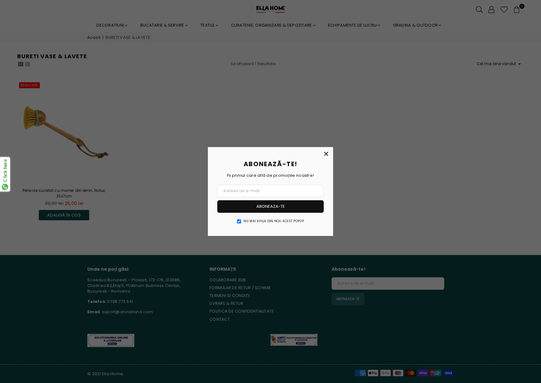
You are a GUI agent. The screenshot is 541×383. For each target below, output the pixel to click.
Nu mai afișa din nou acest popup (274, 221)
